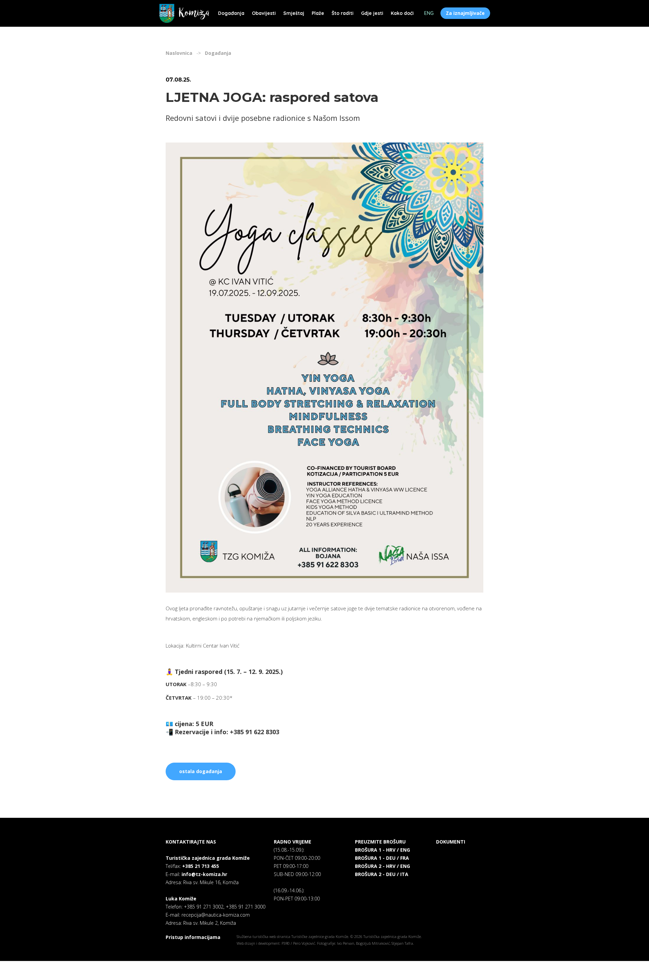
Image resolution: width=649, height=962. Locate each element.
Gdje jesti (372, 13)
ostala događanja (200, 771)
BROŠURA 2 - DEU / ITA (381, 874)
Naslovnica (179, 53)
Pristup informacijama (193, 937)
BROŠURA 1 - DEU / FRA (382, 858)
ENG (429, 13)
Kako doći (402, 13)
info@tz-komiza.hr (204, 874)
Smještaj (293, 13)
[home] (184, 13)
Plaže (318, 13)
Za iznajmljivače (465, 13)
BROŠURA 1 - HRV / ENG (382, 850)
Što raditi (343, 13)
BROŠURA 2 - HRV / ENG (382, 866)
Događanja (231, 13)
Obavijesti (264, 13)
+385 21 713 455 (200, 866)
